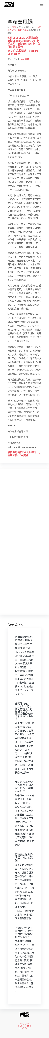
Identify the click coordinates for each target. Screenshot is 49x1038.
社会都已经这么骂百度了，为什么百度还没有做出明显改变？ (24, 932)
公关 (20, 30)
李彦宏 (25, 30)
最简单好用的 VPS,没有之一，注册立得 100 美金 (24, 454)
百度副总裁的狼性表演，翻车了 (24, 638)
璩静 (9, 30)
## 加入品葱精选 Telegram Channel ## (23, 52)
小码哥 (13, 27)
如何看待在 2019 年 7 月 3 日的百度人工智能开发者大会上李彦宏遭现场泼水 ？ (24, 711)
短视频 (14, 30)
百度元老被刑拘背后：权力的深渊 (24, 857)
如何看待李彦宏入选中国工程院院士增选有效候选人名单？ (24, 787)
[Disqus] (24, 510)
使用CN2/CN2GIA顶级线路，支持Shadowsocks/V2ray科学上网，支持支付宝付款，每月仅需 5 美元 (24, 42)
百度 (39, 27)
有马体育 (24, 59)
